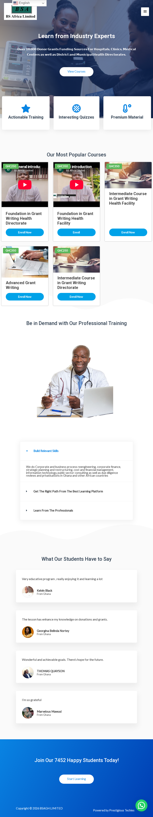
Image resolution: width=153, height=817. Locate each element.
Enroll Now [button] (24, 232)
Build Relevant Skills (46, 451)
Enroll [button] (76, 232)
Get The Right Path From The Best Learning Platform (68, 491)
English (24, 3)
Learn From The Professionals (53, 510)
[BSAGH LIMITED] (20, 11)
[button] (76, 451)
